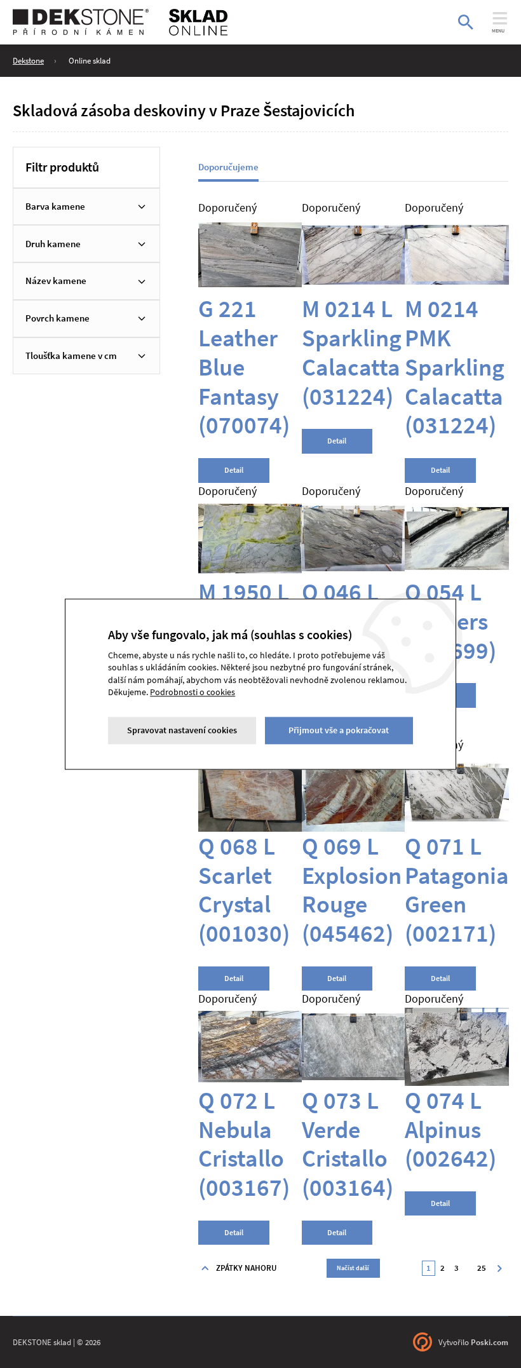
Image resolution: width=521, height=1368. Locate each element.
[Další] (499, 1268)
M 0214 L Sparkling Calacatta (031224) (352, 351)
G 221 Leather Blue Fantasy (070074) (244, 366)
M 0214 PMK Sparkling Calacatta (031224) (454, 366)
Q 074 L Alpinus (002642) (450, 1129)
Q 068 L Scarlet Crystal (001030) (244, 889)
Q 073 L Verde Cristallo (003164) (347, 1143)
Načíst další (353, 1268)
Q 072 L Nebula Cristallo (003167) (244, 1143)
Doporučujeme (228, 167)
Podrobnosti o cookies (192, 692)
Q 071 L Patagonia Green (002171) (457, 889)
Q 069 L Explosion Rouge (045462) (352, 889)
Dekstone (28, 60)
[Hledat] (465, 22)
